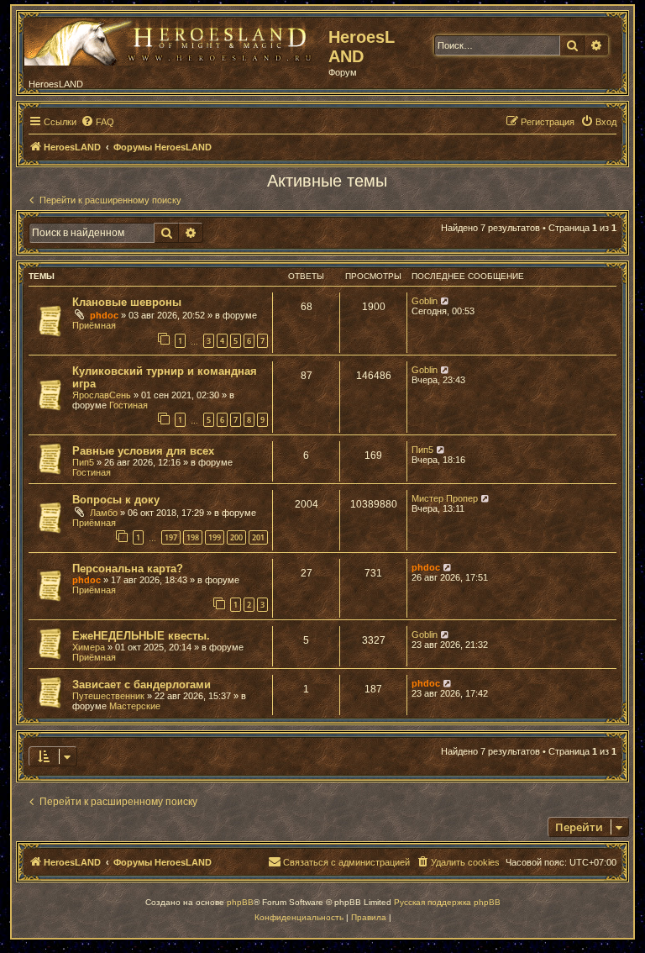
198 (192, 537)
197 (171, 537)
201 (258, 537)
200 (236, 537)
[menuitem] (97, 122)
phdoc (104, 315)
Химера (88, 647)
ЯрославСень (101, 395)
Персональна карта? (127, 568)
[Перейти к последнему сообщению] (445, 301)
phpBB (240, 902)
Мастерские (134, 706)
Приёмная (94, 325)
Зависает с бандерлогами (141, 684)
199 (214, 537)
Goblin (425, 301)
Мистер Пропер (445, 498)
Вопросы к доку (116, 499)
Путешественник (108, 696)
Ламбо (104, 513)
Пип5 (83, 462)
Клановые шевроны (126, 302)
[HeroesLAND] (172, 38)
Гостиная (128, 405)
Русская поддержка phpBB (447, 902)
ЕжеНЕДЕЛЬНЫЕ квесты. (141, 635)
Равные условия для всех (143, 451)
